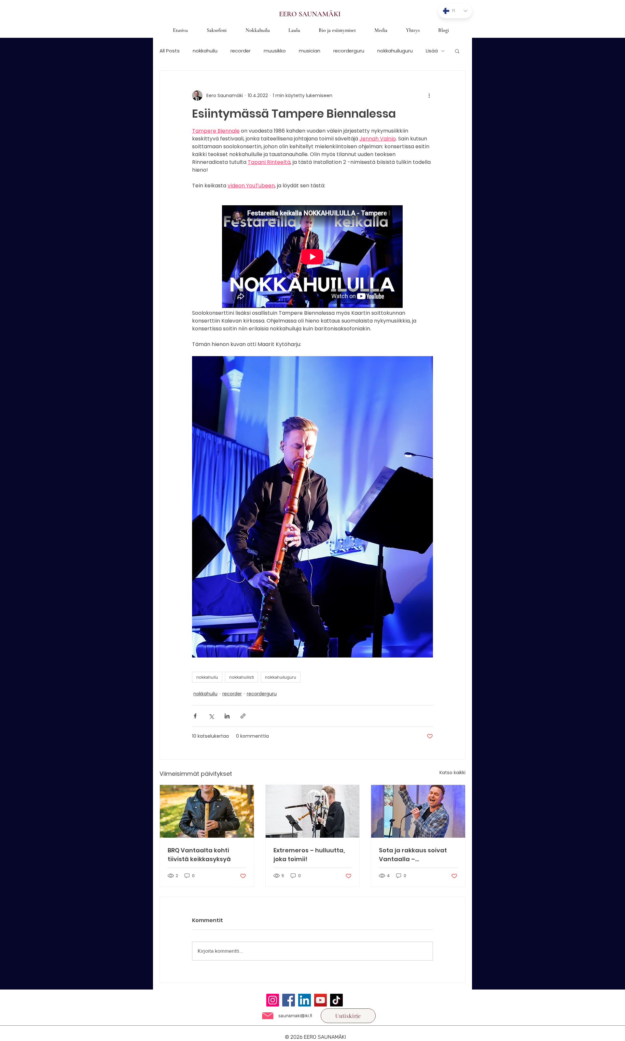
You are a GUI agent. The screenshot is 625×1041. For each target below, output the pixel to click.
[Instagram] (272, 1000)
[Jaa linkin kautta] (243, 716)
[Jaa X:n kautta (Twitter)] (211, 716)
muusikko (275, 51)
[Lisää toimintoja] (429, 95)
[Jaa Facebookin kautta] (195, 716)
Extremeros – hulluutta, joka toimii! (309, 854)
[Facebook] (288, 1000)
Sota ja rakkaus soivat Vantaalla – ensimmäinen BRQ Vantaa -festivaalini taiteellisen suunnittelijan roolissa (413, 854)
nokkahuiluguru (395, 51)
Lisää (432, 51)
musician (309, 51)
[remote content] (312, 257)
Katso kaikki (452, 772)
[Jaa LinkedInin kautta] (227, 716)
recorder (240, 51)
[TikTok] (336, 1000)
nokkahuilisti (241, 677)
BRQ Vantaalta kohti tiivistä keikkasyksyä (199, 854)
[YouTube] (320, 1000)
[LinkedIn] (304, 1000)
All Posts (170, 51)
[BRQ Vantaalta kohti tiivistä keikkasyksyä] (207, 811)
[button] (457, 50)
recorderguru (348, 51)
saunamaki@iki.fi (295, 1016)
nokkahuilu (205, 51)
